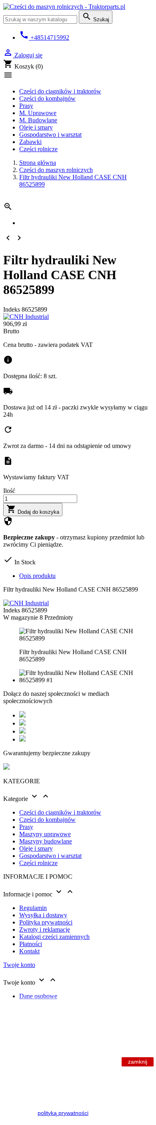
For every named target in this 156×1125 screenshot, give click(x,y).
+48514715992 (44, 37)
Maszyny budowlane (45, 841)
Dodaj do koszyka (32, 509)
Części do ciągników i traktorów (60, 91)
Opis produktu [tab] (37, 575)
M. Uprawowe (37, 112)
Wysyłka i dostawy (43, 915)
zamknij (137, 1061)
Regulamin (33, 907)
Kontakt (29, 951)
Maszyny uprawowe (45, 834)
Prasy (26, 105)
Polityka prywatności (45, 922)
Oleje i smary (36, 127)
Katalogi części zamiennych (54, 936)
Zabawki (30, 141)
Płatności (30, 944)
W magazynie (20, 617)
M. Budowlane (38, 120)
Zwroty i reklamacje (44, 929)
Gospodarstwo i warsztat (50, 134)
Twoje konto (19, 964)
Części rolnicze (38, 149)
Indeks (12, 309)
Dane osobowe (38, 996)
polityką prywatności (63, 1113)
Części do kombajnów (47, 98)
